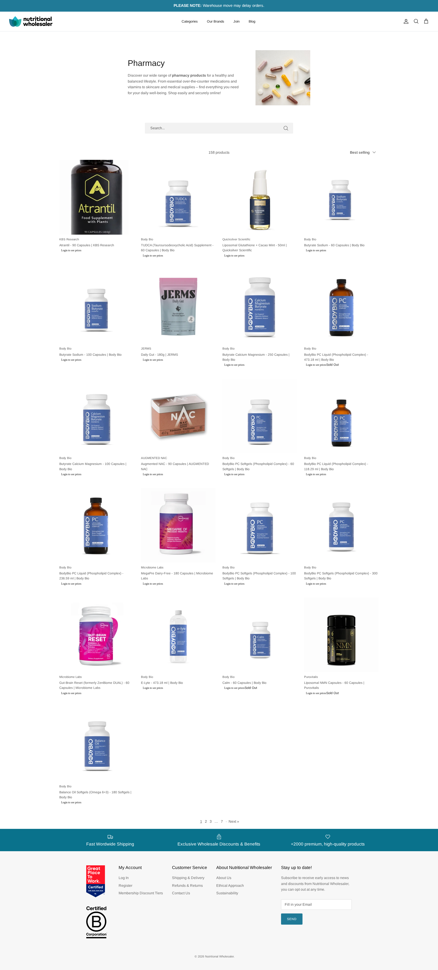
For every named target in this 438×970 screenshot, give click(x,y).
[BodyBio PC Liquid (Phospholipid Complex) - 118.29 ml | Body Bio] (341, 416)
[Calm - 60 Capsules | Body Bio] (259, 634)
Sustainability (227, 893)
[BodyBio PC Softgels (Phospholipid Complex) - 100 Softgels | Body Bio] (259, 525)
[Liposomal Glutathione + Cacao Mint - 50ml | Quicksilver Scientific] (259, 197)
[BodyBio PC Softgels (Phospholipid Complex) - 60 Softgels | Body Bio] (259, 416)
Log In (124, 878)
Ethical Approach (230, 885)
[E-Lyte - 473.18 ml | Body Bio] (178, 634)
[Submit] (286, 128)
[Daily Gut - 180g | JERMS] (178, 306)
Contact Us (181, 893)
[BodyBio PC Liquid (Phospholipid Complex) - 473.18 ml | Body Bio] (341, 306)
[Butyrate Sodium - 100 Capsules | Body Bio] (96, 306)
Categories (190, 21)
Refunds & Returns (187, 885)
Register (125, 885)
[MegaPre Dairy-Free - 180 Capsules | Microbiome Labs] (178, 525)
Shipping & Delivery (188, 878)
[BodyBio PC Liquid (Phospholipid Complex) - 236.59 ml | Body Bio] (96, 525)
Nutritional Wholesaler (219, 956)
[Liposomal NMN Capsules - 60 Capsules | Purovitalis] (341, 634)
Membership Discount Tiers (141, 893)
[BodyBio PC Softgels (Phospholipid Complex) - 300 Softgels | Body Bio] (341, 525)
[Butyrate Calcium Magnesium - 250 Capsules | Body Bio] (259, 306)
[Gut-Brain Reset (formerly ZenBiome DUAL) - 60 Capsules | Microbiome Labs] (96, 634)
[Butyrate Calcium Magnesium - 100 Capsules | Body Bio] (96, 416)
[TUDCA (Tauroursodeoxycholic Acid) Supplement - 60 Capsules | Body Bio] (178, 197)
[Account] (405, 21)
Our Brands (215, 21)
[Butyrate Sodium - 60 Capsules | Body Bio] (341, 197)
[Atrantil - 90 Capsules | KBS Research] (96, 197)
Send (292, 919)
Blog (252, 21)
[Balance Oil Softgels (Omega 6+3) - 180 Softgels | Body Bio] (96, 744)
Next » (234, 821)
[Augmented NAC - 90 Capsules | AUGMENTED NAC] (178, 416)
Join (236, 21)
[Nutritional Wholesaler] (30, 21)
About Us (223, 878)
